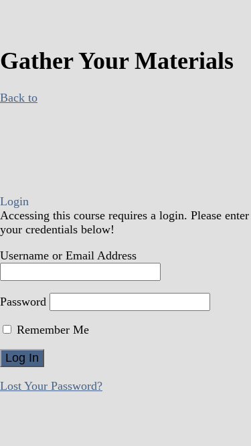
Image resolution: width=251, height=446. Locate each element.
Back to (18, 97)
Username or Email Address (68, 255)
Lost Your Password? (51, 386)
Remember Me (51, 329)
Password (23, 301)
